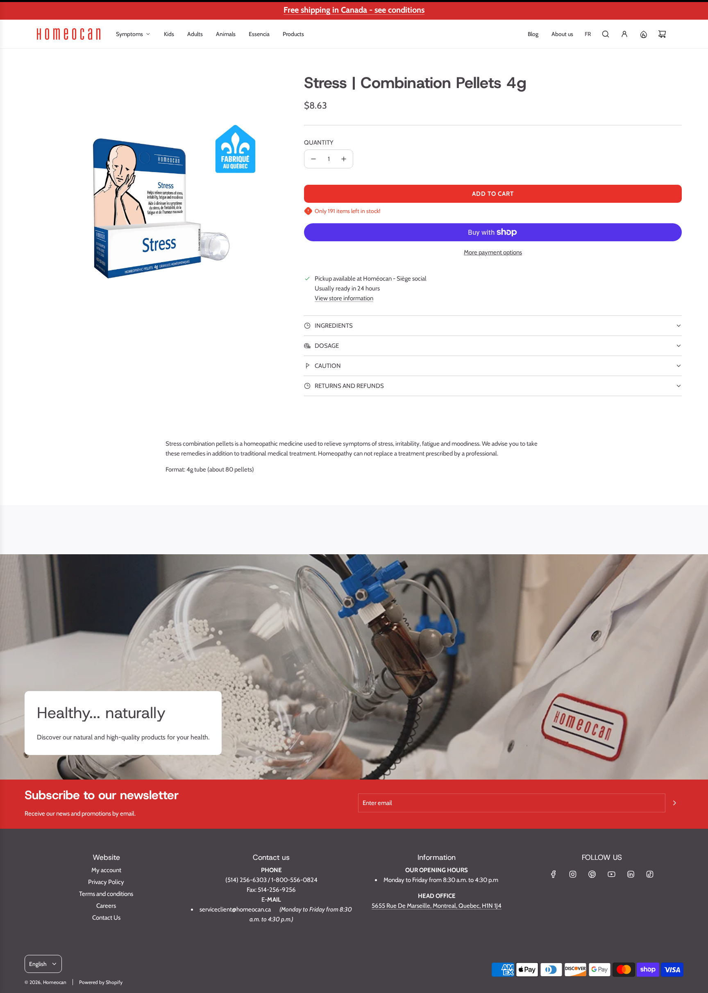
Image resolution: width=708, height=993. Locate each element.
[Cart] (662, 34)
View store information (344, 298)
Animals (226, 34)
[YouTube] (611, 874)
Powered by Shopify (101, 982)
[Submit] (674, 803)
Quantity (319, 142)
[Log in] (624, 34)
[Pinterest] (592, 874)
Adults (195, 34)
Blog (533, 34)
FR (588, 34)
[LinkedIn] (631, 874)
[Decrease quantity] (313, 159)
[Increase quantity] (344, 159)
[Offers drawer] (643, 34)
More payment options (493, 252)
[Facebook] (554, 874)
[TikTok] (650, 874)
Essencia (259, 34)
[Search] (606, 34)
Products (293, 34)
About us (562, 34)
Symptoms (129, 34)
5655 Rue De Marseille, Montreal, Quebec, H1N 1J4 (437, 905)
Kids (169, 34)
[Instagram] (573, 874)
